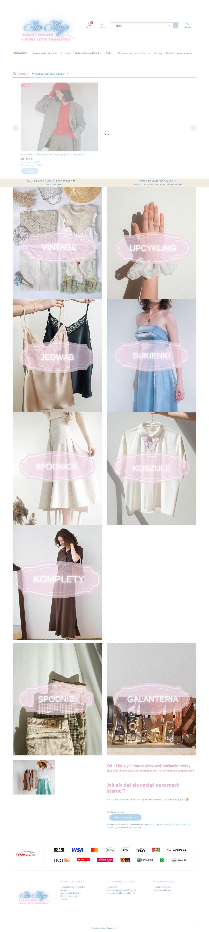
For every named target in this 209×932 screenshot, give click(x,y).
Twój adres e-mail (115, 812)
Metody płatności (68, 896)
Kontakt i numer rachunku (72, 886)
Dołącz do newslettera (125, 817)
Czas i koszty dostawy (70, 893)
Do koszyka (30, 170)
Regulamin (112, 886)
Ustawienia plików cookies (119, 893)
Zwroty (63, 890)
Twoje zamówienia (163, 886)
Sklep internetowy (103, 928)
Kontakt (64, 899)
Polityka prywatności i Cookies (121, 890)
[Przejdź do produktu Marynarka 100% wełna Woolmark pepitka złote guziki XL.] (59, 117)
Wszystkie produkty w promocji (48, 73)
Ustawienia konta (162, 890)
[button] (175, 25)
